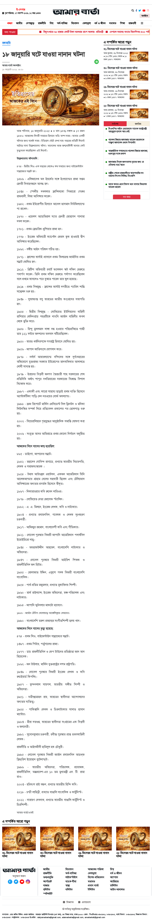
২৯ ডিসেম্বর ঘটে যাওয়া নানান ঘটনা (93, 854)
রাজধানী (132, 23)
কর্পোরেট (47, 881)
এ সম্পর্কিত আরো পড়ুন (117, 42)
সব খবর (126, 196)
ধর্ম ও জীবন (100, 23)
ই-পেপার (20, 9)
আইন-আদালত (117, 889)
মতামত (112, 23)
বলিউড (68, 889)
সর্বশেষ (115, 123)
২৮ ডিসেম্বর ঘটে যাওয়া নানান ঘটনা (131, 854)
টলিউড (91, 889)
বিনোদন (75, 23)
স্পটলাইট (47, 893)
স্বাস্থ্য (67, 885)
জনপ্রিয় (138, 123)
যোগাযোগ (86, 902)
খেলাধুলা (87, 23)
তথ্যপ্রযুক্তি (48, 877)
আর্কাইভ (144, 15)
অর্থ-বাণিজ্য (62, 23)
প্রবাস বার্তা (93, 885)
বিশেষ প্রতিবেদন (96, 877)
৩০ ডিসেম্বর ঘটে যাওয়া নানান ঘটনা (55, 854)
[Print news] (96, 61)
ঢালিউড (114, 885)
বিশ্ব (51, 23)
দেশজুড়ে (30, 23)
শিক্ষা (122, 23)
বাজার (46, 885)
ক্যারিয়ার (114, 881)
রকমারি (6, 43)
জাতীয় (19, 23)
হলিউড (46, 889)
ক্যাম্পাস (114, 877)
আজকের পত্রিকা (95, 869)
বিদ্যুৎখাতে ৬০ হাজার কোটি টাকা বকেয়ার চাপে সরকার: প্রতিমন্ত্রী (64, 31)
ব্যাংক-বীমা (70, 881)
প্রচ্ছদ (9, 23)
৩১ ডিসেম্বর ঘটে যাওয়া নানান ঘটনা (17, 854)
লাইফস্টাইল (71, 877)
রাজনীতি (42, 23)
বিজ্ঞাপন (70, 902)
